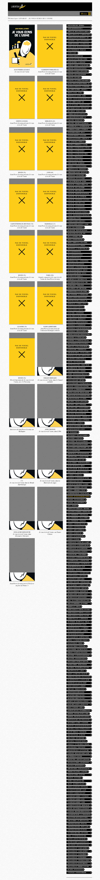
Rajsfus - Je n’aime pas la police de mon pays (78, 702)
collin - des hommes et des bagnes (79, 215)
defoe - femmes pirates (75, 239)
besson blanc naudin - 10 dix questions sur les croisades (77, 96)
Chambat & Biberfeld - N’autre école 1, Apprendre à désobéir (77, 145)
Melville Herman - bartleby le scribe (78, 591)
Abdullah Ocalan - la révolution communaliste (79, 35)
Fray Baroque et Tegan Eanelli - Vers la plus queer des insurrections (78, 344)
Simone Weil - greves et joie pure (78, 759)
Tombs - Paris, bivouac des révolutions (76, 781)
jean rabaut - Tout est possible (78, 435)
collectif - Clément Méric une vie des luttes (78, 185)
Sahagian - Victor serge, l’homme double (78, 744)
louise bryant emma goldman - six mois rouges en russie (78, 552)
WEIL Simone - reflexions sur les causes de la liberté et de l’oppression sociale (78, 845)
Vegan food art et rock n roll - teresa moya (78, 818)
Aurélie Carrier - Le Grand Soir (78, 65)
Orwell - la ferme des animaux (78, 640)
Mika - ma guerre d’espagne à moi (78, 600)
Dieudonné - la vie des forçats (78, 249)
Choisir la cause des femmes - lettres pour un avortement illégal (77, 166)
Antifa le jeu (72, 53)
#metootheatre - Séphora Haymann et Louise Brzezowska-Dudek (78, 26)
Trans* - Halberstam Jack (76, 784)
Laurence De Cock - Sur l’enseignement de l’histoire (77, 481)
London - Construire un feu (77, 524)
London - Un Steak (73, 539)
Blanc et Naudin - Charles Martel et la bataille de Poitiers (79, 105)
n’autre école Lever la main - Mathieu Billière (77, 625)
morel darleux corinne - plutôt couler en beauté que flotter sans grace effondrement (78, 616)
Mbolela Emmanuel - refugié (77, 588)
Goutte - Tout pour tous (75, 362)
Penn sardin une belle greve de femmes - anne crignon (78, 662)
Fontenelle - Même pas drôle (77, 331)
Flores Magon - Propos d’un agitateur (76, 319)
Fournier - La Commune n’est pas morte (78, 341)
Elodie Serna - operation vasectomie (76, 286)
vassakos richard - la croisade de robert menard (79, 815)
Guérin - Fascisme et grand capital (76, 377)
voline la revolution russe (77, 839)
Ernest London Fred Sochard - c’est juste (77, 298)
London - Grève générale (76, 530)
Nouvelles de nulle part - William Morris (76, 634)
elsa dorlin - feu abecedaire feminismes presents (77, 289)
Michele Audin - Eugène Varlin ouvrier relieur (78, 595)
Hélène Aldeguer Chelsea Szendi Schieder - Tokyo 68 (78, 393)
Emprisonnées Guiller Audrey (77, 291)
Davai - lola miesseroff (75, 227)
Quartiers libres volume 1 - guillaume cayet (76, 695)
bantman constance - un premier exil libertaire (78, 87)
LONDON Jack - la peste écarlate (78, 545)
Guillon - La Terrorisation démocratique (76, 390)
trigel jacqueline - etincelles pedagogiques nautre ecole (78, 787)
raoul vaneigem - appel (75, 707)
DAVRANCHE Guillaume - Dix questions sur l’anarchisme (77, 234)
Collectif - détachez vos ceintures (76, 191)
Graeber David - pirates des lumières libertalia (76, 368)
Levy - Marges (72, 505)
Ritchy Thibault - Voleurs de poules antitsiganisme (77, 732)
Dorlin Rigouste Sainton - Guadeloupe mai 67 (76, 264)
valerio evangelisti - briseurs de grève (78, 806)
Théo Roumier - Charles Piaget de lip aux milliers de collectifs (79, 769)
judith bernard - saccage (76, 460)
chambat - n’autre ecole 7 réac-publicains (78, 154)
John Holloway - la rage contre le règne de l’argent (78, 457)
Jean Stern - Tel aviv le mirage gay (78, 442)
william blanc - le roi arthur (77, 848)
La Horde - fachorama (75, 475)
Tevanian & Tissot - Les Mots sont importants (78, 763)
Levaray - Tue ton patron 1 (76, 499)
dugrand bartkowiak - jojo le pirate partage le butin (77, 270)
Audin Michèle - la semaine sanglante (76, 62)
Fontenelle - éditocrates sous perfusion (78, 322)
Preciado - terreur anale (76, 689)
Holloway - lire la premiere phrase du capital (77, 405)
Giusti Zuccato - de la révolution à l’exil (79, 356)
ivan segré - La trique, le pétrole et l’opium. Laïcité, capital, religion (78, 420)
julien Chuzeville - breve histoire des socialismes (76, 466)
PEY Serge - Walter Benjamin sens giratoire (78, 668)
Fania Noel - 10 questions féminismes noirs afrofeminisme (78, 313)
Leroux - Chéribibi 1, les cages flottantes (77, 487)
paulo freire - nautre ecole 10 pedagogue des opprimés (77, 650)
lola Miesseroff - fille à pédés (78, 518)
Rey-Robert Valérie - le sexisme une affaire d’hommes (78, 723)
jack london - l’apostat (75, 423)
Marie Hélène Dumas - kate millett (76, 567)
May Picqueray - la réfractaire (78, 585)
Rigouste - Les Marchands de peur (79, 726)
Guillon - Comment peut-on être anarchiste (78, 387)
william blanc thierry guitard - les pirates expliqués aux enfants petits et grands (79, 867)
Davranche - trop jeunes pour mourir (77, 231)
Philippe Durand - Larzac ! (76, 671)
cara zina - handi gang (75, 120)
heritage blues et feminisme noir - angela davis (79, 396)
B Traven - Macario (74, 77)
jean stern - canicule (75, 438)
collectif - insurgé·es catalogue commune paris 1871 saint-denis (79, 200)
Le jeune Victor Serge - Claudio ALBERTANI (78, 484)
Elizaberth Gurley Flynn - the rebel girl (78, 283)
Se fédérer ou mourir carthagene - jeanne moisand (77, 757)
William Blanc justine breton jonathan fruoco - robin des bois (78, 864)
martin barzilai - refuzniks (77, 576)
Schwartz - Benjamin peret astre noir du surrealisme (78, 754)
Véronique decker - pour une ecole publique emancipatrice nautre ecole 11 (78, 824)
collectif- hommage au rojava (78, 212)
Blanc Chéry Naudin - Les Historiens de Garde (76, 102)
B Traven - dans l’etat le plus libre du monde (77, 69)
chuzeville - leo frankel (76, 175)
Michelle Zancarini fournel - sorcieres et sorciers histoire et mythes (79, 598)
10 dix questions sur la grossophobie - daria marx (76, 29)
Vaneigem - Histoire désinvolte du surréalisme (79, 812)
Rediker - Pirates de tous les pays (78, 716)
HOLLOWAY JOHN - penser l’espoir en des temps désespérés (78, 411)
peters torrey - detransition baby (77, 665)
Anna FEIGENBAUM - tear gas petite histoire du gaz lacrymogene (77, 50)
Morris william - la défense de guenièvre (78, 619)
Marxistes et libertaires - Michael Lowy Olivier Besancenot (76, 579)
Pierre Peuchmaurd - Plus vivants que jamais (79, 677)
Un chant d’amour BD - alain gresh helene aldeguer (77, 790)
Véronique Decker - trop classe (78, 827)
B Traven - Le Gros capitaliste (77, 71)
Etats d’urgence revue (75, 307)
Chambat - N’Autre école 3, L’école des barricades (79, 148)
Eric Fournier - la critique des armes (78, 295)
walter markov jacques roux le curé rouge (78, 842)
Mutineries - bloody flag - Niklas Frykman (78, 622)
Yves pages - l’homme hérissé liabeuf (77, 873)
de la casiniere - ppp (74, 236)
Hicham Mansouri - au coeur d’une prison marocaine (77, 399)
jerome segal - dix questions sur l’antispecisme (78, 454)
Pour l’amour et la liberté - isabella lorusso (77, 686)
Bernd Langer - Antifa (75, 93)
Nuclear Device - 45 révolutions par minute (78, 637)
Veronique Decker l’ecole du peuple (77, 830)
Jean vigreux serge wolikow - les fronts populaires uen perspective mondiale (78, 448)
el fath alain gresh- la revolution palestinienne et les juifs (78, 276)
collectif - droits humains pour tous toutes (78, 194)
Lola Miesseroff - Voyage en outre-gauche (77, 521)
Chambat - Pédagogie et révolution (75, 157)
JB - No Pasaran (72, 432)
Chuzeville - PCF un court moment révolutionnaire (76, 179)
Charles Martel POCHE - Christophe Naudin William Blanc (77, 160)
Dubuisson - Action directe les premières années (78, 267)
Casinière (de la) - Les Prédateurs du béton (78, 127)
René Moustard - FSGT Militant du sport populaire (79, 720)
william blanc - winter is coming (79, 860)
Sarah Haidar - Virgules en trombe (76, 747)
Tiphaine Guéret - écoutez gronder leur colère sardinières (76, 775)
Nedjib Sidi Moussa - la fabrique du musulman (78, 628)
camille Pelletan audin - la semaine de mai (77, 117)
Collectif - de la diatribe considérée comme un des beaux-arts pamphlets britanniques (78, 188)
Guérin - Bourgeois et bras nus (78, 374)
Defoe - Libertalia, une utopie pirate (77, 243)
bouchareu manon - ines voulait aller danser (78, 108)
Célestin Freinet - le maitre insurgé (77, 136)
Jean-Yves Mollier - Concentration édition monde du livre (79, 451)
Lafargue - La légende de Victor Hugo (78, 478)
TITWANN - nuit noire (74, 778)
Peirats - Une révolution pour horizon (77, 653)
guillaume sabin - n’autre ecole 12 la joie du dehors (79, 384)
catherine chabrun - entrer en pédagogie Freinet (78, 130)
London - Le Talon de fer (76, 536)
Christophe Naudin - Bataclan (77, 172)
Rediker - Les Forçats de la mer (78, 713)
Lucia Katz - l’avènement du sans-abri (78, 558)
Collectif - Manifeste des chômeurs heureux (76, 206)
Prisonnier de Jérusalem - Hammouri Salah (76, 692)
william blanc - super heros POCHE (77, 858)
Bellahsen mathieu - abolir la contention (77, 90)
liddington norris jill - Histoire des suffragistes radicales (78, 509)
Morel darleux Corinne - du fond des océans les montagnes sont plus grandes (79, 610)
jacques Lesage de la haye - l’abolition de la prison (76, 429)
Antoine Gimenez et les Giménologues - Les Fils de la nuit (79, 56)
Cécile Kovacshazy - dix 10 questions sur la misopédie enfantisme (76, 133)
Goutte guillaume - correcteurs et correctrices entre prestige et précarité (78, 365)
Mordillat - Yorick (74, 606)
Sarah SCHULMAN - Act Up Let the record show (78, 750)
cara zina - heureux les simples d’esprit (78, 124)
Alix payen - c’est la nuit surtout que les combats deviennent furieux (79, 41)
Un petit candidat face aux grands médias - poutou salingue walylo (78, 793)
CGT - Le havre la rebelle (76, 142)
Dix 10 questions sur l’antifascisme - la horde (76, 252)
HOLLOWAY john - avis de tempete (78, 408)
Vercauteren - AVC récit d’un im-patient (78, 821)
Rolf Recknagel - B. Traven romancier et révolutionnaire (78, 735)
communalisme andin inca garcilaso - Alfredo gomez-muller (77, 221)
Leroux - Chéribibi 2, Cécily (76, 490)
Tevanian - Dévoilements (76, 765)
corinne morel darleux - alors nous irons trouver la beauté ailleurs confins (78, 224)
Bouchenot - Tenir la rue (76, 111)
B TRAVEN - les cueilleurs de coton (77, 75)
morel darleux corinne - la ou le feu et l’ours (79, 613)
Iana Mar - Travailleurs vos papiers (77, 414)
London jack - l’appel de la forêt (78, 542)
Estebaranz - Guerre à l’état (77, 304)
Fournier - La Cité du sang (76, 337)
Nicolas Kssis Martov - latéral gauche (78, 631)
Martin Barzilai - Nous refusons (78, 573)
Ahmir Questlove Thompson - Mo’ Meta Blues (78, 38)
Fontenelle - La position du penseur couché (77, 325)
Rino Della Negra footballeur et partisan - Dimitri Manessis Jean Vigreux (79, 729)
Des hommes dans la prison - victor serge (77, 246)
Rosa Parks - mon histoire (76, 738)
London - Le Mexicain (74, 533)
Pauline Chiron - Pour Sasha (77, 646)
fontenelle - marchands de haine (79, 328)
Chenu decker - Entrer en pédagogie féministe (76, 163)
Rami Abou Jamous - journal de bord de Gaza (78, 705)
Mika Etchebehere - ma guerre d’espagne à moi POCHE (78, 604)
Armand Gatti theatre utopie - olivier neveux (78, 59)
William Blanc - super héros (77, 854)
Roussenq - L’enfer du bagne (77, 741)
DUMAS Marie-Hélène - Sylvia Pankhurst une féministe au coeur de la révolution (77, 273)
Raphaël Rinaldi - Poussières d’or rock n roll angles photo (79, 711)
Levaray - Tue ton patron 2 (76, 502)
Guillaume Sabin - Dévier (76, 380)
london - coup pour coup (76, 527)
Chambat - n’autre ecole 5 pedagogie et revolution (76, 151)
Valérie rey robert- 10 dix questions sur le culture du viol (78, 799)
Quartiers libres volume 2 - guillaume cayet (76, 698)
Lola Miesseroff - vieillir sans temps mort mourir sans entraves (78, 515)
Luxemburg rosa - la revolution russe (78, 561)
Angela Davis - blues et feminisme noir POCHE (79, 47)
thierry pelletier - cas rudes (77, 771)
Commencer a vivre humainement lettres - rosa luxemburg (77, 218)
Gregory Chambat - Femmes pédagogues (76, 371)
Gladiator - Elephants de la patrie (77, 359)
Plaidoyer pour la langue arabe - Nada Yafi (79, 680)
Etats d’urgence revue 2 (76, 310)
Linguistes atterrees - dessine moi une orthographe (79, 512)
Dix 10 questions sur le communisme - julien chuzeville (78, 255)
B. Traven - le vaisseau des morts (78, 80)
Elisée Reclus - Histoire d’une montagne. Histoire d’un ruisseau (79, 280)
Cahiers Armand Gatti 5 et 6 (77, 114)
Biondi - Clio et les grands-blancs (79, 99)
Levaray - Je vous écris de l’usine (78, 496)
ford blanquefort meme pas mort (79, 334)
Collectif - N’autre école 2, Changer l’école (76, 209)
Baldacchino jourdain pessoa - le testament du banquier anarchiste (78, 84)
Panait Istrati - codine (75, 643)
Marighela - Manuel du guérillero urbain (75, 570)
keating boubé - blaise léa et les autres (78, 469)
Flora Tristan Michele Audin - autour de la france (77, 316)
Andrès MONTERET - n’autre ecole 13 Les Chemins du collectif (78, 44)
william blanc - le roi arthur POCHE (77, 851)
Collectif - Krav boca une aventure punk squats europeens (78, 203)
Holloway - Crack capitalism (77, 401)
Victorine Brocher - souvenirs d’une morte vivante (78, 833)
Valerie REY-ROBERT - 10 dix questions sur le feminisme (77, 802)
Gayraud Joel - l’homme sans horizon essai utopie (77, 350)
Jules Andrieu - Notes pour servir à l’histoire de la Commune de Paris (79, 463)
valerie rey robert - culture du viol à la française (78, 796)
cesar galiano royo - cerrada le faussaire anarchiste (78, 139)
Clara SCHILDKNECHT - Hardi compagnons (77, 182)
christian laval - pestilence (77, 169)
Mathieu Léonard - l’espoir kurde (79, 582)
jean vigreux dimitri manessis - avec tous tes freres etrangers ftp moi (78, 445)
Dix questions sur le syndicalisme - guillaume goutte (79, 258)
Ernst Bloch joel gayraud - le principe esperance (77, 301)
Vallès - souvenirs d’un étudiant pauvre (78, 809)
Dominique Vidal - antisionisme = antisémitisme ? (78, 261)
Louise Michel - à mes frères (77, 554)
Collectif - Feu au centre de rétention (77, 197)
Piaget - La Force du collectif (78, 674)
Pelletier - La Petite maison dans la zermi (78, 656)
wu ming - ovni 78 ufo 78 (75, 869)
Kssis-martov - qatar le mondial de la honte (78, 472)
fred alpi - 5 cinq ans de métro (78, 346)
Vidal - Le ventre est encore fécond (77, 836)
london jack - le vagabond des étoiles (77, 549)
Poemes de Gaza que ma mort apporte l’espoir (77, 683)
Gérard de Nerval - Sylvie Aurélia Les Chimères (79, 353)
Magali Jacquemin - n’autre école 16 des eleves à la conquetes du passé (79, 564)
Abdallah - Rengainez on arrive (78, 31)
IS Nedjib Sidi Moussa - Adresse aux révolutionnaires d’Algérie (79, 417)
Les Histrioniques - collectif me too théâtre (78, 494)
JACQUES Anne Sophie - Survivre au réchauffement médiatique (79, 426)
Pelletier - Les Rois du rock (77, 658)
